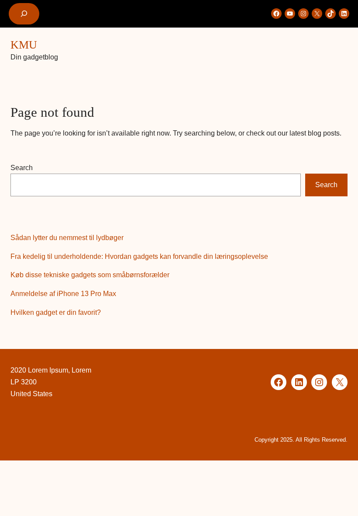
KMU (23, 44)
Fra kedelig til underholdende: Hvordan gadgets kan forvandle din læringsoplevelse (139, 256)
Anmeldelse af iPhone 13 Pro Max (63, 293)
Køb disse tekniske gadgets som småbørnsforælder (89, 275)
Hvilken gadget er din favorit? (55, 312)
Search (21, 167)
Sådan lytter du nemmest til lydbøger (67, 237)
